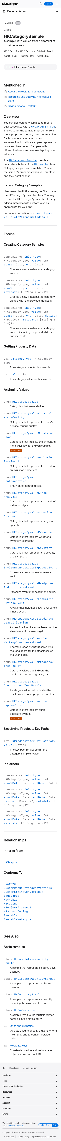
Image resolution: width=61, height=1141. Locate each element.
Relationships (15, 840)
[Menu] (57, 4)
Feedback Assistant (14, 1126)
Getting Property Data (20, 346)
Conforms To (13, 872)
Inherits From (13, 851)
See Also (11, 936)
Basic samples (14, 947)
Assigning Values (16, 389)
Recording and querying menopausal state (29, 98)
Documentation (16, 11)
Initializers (11, 764)
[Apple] (4, 1067)
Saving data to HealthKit (22, 106)
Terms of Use (8, 1137)
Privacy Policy (23, 1137)
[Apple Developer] (9, 4)
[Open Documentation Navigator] (4, 11)
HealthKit (8, 23)
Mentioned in (14, 85)
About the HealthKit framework (26, 91)
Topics (9, 234)
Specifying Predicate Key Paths (26, 729)
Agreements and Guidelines (44, 1137)
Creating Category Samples (24, 244)
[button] (40, 4)
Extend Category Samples (23, 185)
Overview (12, 116)
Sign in (48, 4)
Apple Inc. (23, 1132)
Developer (14, 1068)
